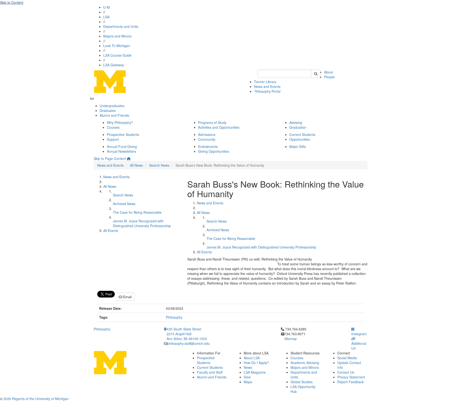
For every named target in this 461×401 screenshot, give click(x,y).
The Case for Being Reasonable (137, 212)
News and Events (267, 86)
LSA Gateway (113, 64)
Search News (159, 165)
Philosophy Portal (267, 91)
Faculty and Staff (209, 372)
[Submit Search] (316, 74)
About (328, 72)
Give (247, 377)
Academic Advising (305, 362)
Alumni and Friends (114, 115)
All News (136, 165)
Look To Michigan (116, 45)
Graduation (297, 127)
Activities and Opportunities (218, 127)
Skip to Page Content (110, 158)
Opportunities (299, 139)
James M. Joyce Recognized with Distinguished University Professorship (142, 223)
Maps (248, 381)
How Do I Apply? (256, 362)
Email (127, 296)
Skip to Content (11, 2)
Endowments (208, 146)
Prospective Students (123, 134)
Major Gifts (297, 146)
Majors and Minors (117, 36)
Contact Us (345, 372)
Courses (113, 127)
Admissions (206, 134)
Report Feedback (350, 381)
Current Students (302, 134)
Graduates (108, 110)
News (248, 367)
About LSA (252, 357)
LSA (106, 16)
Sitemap (290, 338)
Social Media (347, 357)
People (329, 76)
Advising (295, 122)
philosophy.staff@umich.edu (188, 343)
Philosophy (174, 317)
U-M (106, 7)
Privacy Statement (351, 377)
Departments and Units (120, 26)
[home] (129, 158)
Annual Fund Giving (122, 146)
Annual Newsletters (121, 151)
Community (206, 139)
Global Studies (302, 381)
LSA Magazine (255, 372)
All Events (110, 230)
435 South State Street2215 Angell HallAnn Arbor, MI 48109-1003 (187, 334)
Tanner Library (265, 81)
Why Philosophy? (120, 122)
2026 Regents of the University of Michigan (36, 398)
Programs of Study (212, 122)
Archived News (124, 203)
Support (113, 139)
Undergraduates (112, 105)
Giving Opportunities (213, 151)
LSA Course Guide (117, 55)
